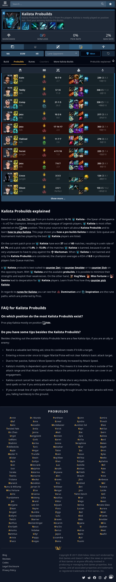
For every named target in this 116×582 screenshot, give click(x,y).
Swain (35, 457)
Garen (58, 439)
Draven (58, 519)
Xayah (103, 446)
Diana (58, 541)
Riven (58, 454)
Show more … (58, 198)
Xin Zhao (12, 432)
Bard (103, 439)
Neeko (103, 457)
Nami (80, 533)
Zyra (81, 435)
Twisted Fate (12, 428)
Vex (103, 472)
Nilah (103, 512)
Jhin (81, 479)
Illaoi (103, 425)
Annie (13, 417)
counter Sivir (99, 267)
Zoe (80, 432)
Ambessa (103, 479)
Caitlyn (35, 461)
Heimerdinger (35, 523)
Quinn (80, 417)
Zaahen (103, 526)
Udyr (35, 533)
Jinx (81, 490)
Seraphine (81, 443)
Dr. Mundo (35, 417)
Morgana (12, 504)
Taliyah (80, 461)
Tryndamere (12, 497)
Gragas (35, 541)
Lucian (80, 508)
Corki (35, 439)
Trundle (35, 454)
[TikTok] (105, 578)
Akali (58, 432)
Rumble (35, 512)
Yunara (103, 486)
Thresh (103, 421)
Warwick (12, 483)
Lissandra (58, 537)
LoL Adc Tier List (26, 219)
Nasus (35, 526)
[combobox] (62, 53)
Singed (12, 512)
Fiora (58, 508)
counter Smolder (75, 267)
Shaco (13, 541)
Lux (58, 464)
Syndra (80, 421)
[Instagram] (100, 578)
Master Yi (13, 454)
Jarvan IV (35, 486)
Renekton (35, 483)
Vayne (35, 508)
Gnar (80, 446)
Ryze (12, 461)
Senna (80, 504)
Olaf (13, 421)
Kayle (12, 450)
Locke (103, 490)
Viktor (58, 501)
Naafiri (103, 533)
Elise (35, 490)
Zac (80, 450)
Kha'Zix (58, 526)
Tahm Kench (80, 493)
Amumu (13, 530)
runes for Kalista (27, 291)
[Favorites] (110, 4)
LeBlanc (13, 439)
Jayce (58, 533)
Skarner (35, 519)
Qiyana (80, 523)
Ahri (58, 475)
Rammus (12, 533)
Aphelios (103, 461)
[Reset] (108, 53)
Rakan (103, 443)
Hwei (103, 530)
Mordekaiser (58, 425)
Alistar (12, 457)
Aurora (103, 508)
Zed (81, 512)
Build (6, 61)
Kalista (103, 435)
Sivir (13, 468)
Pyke (103, 468)
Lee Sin (35, 504)
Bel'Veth (81, 472)
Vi (81, 526)
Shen (58, 461)
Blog (4, 555)
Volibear (58, 486)
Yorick (58, 428)
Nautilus (58, 497)
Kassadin (35, 425)
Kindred (81, 483)
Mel (103, 483)
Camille (80, 464)
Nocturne (35, 475)
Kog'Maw (58, 457)
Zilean (13, 508)
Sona (35, 421)
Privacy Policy (9, 570)
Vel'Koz (80, 457)
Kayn (80, 428)
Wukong (35, 497)
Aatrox (80, 530)
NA (8, 53)
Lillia (103, 497)
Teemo (12, 475)
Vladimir (12, 443)
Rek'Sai (103, 428)
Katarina (35, 472)
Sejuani (58, 504)
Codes (5, 562)
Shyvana (58, 472)
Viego (81, 501)
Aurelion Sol (80, 425)
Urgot (13, 435)
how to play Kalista (19, 232)
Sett (103, 493)
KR (37, 53)
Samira (103, 417)
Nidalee (35, 530)
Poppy (35, 537)
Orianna (35, 493)
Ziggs (58, 512)
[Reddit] (89, 578)
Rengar (58, 490)
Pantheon (58, 417)
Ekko (80, 519)
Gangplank (35, 435)
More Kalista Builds (63, 61)
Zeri (81, 486)
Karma (35, 443)
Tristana (13, 479)
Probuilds (19, 61)
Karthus (13, 523)
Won (92, 53)
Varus (58, 493)
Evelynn (13, 515)
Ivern (103, 432)
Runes (32, 61)
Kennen (58, 435)
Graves (58, 479)
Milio (103, 523)
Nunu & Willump (12, 486)
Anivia (13, 537)
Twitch (12, 519)
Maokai (35, 479)
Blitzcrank (35, 464)
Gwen (103, 501)
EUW (22, 53)
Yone (103, 475)
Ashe (12, 493)
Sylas (103, 454)
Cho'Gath (12, 526)
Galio (12, 425)
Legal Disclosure (10, 566)
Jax (12, 501)
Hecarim (58, 523)
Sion (13, 464)
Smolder (103, 519)
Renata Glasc (103, 504)
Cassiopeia (35, 515)
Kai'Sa (81, 439)
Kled (80, 515)
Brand (35, 501)
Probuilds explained (100, 61)
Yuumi (80, 541)
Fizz (58, 483)
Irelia (35, 428)
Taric (35, 446)
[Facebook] (94, 578)
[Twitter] (83, 578)
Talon (58, 450)
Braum (80, 475)
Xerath (58, 468)
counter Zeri (53, 267)
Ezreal (58, 421)
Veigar (35, 450)
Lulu (58, 515)
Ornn (103, 450)
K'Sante (103, 515)
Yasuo (81, 454)
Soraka (12, 472)
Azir (81, 537)
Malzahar (58, 446)
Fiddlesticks (13, 446)
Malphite (35, 468)
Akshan (80, 468)
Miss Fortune (12, 490)
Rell (103, 464)
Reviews (6, 558)
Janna (35, 432)
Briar (80, 497)
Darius (58, 530)
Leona (58, 443)
